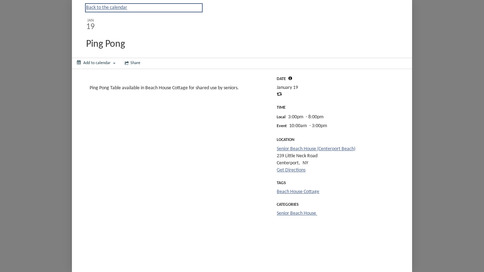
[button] (290, 78)
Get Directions (291, 170)
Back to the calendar (106, 7)
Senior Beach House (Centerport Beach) (316, 149)
